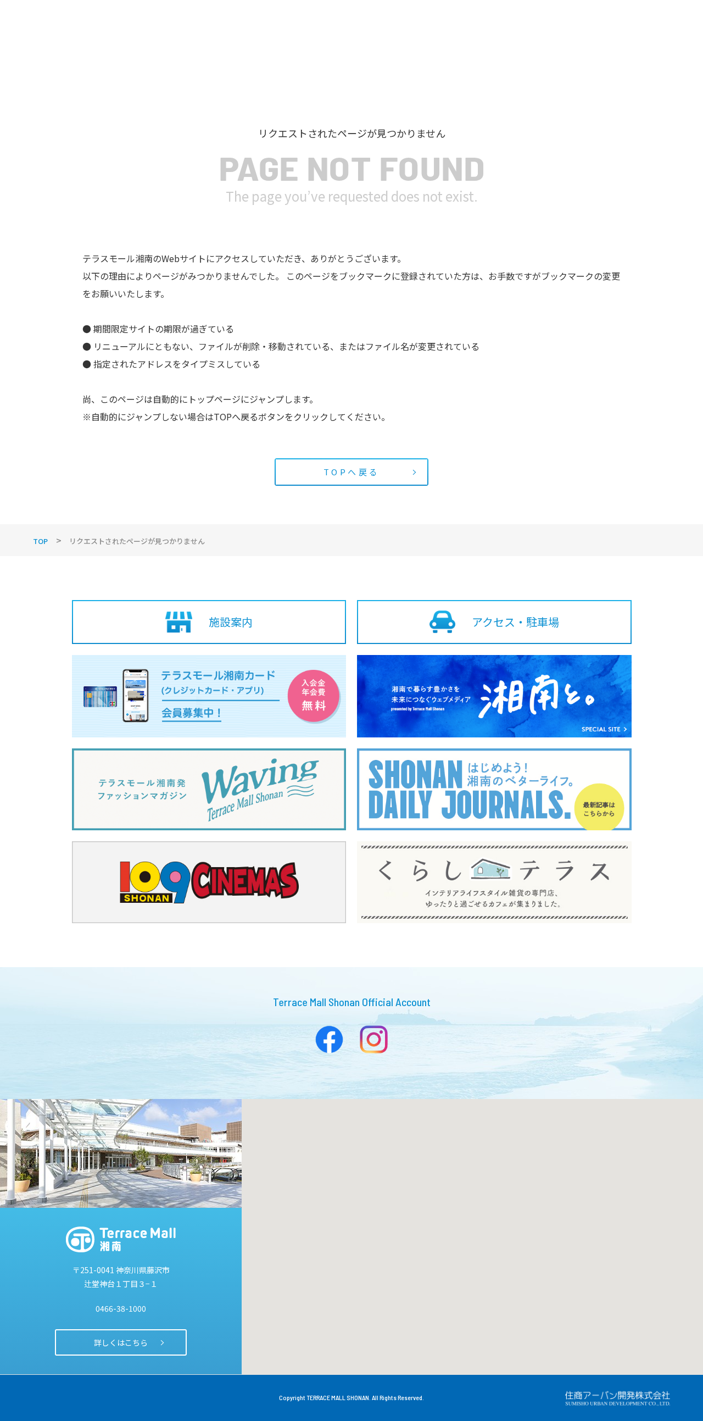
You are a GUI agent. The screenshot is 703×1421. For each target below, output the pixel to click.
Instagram (374, 1039)
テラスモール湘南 (121, 1239)
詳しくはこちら (121, 1342)
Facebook (329, 1039)
